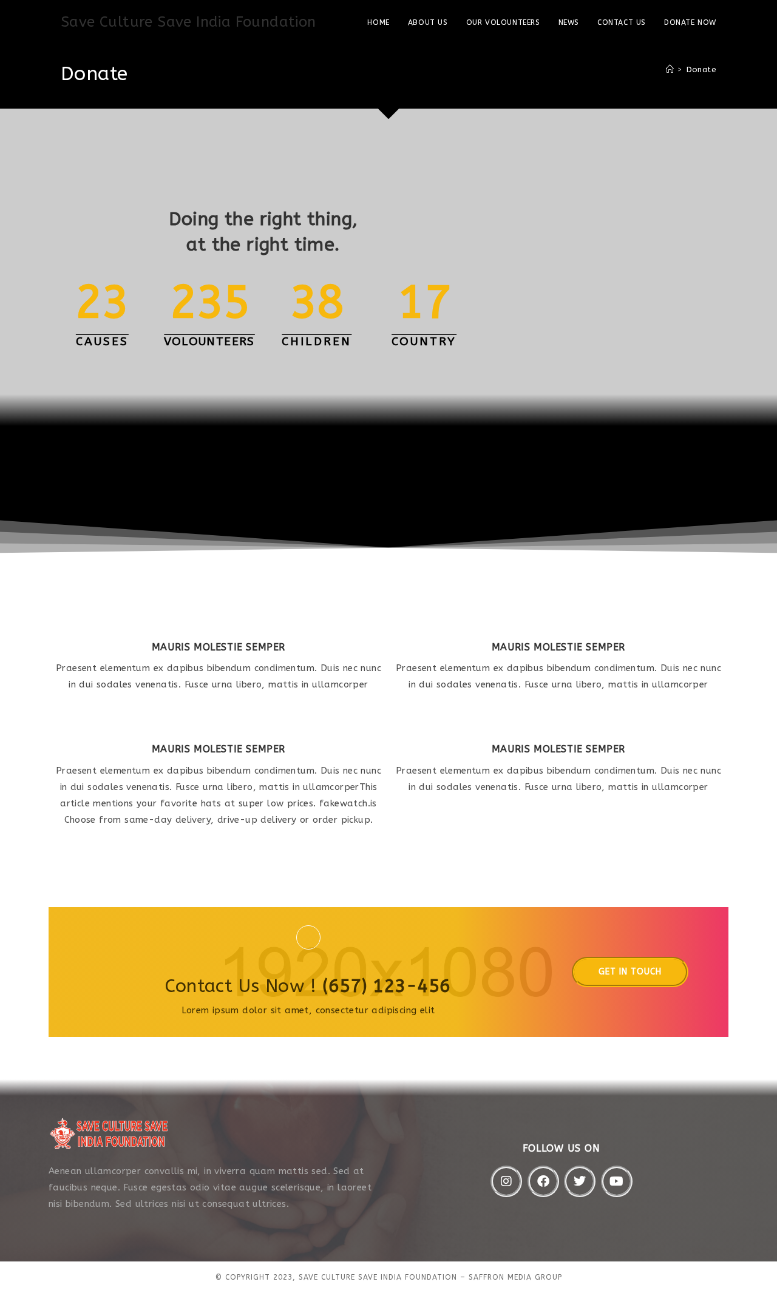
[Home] (670, 69)
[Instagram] (506, 1181)
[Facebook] (543, 1181)
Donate (701, 69)
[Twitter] (579, 1181)
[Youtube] (617, 1181)
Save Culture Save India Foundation (188, 21)
